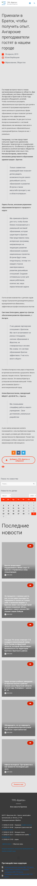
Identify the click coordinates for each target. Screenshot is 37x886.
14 (23, 508)
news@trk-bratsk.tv (7, 830)
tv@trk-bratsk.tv (6, 844)
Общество (21, 62)
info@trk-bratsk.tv (26, 825)
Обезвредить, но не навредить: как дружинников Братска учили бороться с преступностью (17, 727)
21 (23, 511)
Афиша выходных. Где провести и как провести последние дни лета (18, 767)
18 (8, 511)
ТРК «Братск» (12, 2)
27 (18, 514)
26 (13, 514)
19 (13, 511)
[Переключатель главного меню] (30, 3)
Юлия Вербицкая (12, 57)
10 (3, 508)
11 (8, 508)
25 (8, 514)
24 (3, 514)
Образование (10, 62)
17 (3, 511)
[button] (34, 3)
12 (13, 508)
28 (23, 514)
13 (18, 508)
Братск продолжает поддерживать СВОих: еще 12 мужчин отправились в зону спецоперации (16, 568)
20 (18, 511)
